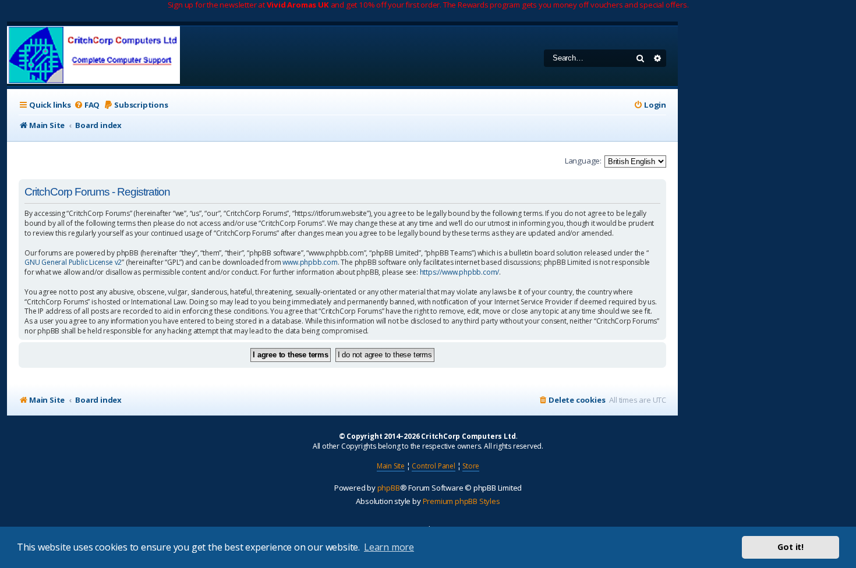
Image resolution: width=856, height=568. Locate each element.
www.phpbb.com (309, 262)
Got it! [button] (790, 546)
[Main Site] (93, 56)
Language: (583, 160)
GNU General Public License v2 (73, 262)
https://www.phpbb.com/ (460, 272)
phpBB (388, 487)
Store (470, 466)
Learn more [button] (389, 547)
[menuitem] (87, 105)
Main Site (391, 466)
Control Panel (433, 466)
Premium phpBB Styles (461, 501)
